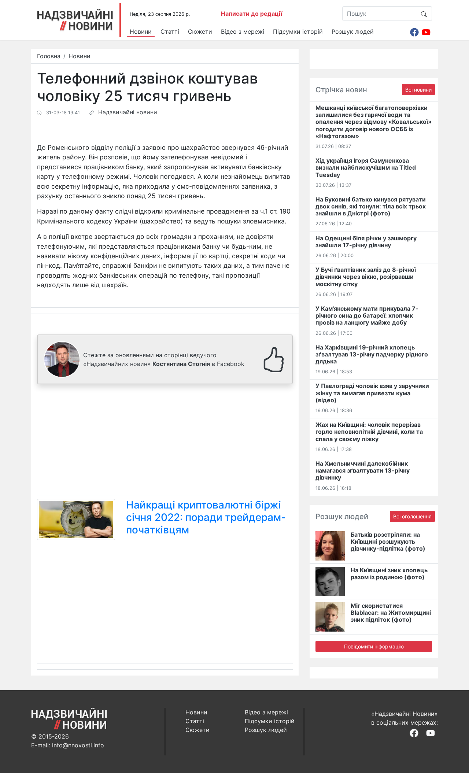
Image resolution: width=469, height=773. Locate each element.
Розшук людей (353, 31)
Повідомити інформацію (374, 646)
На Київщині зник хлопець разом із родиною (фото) (389, 573)
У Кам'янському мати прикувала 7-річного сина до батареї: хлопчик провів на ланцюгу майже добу (366, 315)
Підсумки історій (298, 31)
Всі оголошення (412, 516)
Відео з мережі (242, 31)
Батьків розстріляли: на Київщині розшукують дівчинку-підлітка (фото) (388, 541)
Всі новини (418, 89)
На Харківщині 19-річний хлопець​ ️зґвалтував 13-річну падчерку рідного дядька (371, 354)
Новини (141, 31)
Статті (169, 31)
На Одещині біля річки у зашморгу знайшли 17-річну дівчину (366, 241)
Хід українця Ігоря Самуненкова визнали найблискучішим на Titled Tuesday (365, 167)
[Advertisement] (165, 441)
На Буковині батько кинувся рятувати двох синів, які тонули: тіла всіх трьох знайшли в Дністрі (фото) (370, 206)
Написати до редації (251, 13)
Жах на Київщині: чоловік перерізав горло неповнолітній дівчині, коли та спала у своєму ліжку (369, 431)
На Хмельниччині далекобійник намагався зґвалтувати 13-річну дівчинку (362, 470)
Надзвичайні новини (127, 112)
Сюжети (200, 31)
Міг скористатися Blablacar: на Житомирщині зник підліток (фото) (391, 612)
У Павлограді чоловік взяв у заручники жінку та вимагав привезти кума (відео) (372, 392)
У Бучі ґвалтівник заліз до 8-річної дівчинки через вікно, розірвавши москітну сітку (365, 276)
